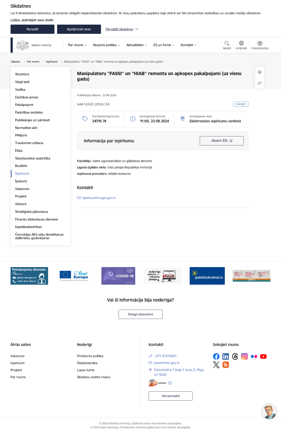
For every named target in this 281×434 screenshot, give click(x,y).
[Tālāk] (260, 276)
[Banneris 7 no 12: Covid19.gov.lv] (118, 275)
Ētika (18, 150)
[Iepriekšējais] (20, 276)
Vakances (22, 189)
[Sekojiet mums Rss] (225, 365)
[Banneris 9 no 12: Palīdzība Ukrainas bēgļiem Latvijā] (207, 275)
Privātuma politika (90, 356)
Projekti (20, 196)
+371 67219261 (165, 356)
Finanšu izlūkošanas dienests (36, 219)
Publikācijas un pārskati (32, 120)
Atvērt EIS (220, 140)
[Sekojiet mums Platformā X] (216, 365)
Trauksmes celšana (29, 143)
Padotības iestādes (29, 112)
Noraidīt (32, 29)
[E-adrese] (157, 383)
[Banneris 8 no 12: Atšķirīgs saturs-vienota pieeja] (163, 275)
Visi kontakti (171, 396)
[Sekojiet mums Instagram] (244, 356)
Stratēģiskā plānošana (31, 212)
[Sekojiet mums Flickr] (254, 356)
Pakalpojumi (24, 105)
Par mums (18, 377)
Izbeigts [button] (240, 104)
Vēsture (21, 204)
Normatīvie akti (26, 128)
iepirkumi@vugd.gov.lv (99, 198)
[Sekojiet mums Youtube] (263, 356)
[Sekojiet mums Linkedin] (225, 356)
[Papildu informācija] (170, 383)
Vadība (20, 89)
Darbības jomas (26, 97)
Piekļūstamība (87, 363)
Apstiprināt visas (79, 29)
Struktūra (22, 74)
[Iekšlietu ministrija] (34, 45)
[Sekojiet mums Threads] (235, 356)
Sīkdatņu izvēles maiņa (93, 377)
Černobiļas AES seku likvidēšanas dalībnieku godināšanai (39, 236)
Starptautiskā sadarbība (32, 158)
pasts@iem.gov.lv (166, 363)
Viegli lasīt (22, 82)
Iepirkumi (22, 173)
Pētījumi (21, 135)
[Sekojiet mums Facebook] (216, 356)
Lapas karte (85, 370)
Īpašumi (21, 181)
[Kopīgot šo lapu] (259, 83)
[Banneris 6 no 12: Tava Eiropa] (74, 275)
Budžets (21, 166)
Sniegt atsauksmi (140, 314)
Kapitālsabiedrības (28, 227)
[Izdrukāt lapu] (259, 72)
